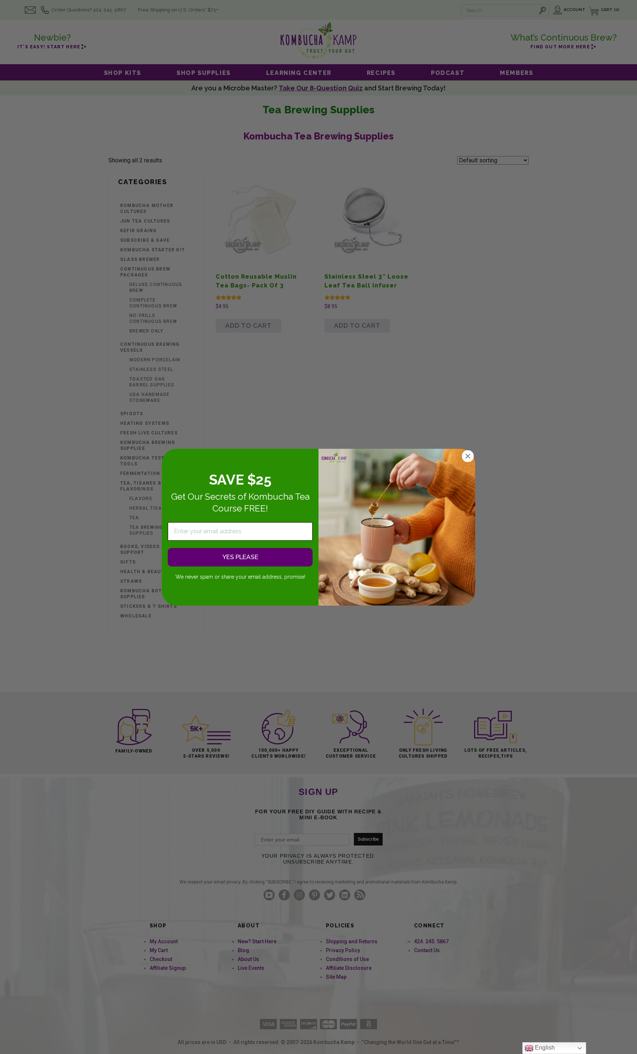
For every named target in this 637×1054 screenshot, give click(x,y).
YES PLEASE (240, 557)
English (544, 1047)
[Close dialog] (468, 456)
